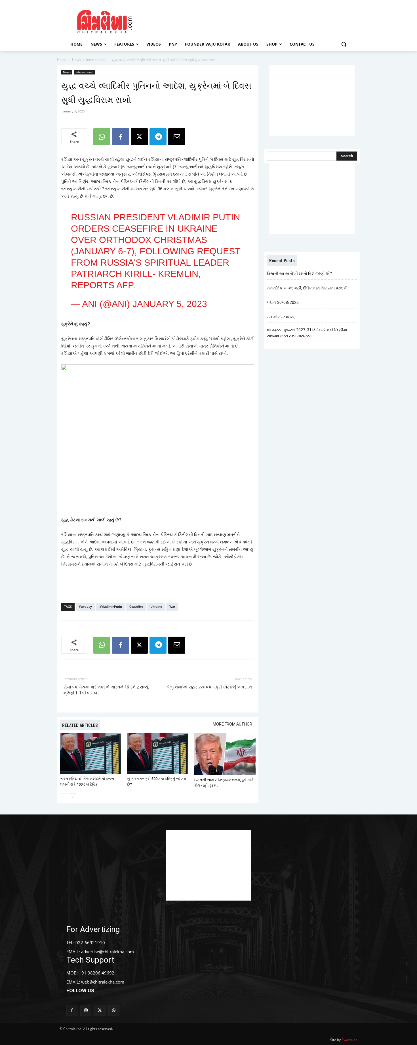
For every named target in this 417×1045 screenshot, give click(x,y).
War (172, 606)
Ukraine (156, 606)
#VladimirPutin (110, 606)
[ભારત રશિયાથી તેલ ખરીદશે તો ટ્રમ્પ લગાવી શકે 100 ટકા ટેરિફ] (90, 753)
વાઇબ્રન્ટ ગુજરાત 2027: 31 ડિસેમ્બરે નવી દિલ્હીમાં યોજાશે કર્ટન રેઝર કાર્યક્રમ (307, 333)
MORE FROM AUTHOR (232, 724)
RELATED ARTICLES (80, 725)
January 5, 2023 (169, 304)
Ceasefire (136, 606)
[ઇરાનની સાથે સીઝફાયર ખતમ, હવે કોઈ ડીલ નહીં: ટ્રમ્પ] (225, 754)
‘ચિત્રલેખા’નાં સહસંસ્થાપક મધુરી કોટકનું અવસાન (208, 687)
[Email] (176, 136)
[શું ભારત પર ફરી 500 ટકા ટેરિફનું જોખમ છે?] (157, 753)
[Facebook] (120, 136)
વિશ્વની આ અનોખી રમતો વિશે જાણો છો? (299, 273)
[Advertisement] (256, 20)
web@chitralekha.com (102, 982)
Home (62, 59)
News (76, 59)
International (96, 59)
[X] (139, 136)
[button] (344, 44)
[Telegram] (158, 136)
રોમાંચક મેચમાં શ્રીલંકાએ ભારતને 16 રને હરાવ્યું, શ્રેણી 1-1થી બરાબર (106, 690)
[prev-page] (63, 796)
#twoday (85, 606)
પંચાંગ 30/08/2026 (283, 302)
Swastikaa (349, 1039)
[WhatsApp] (101, 136)
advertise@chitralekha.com (107, 951)
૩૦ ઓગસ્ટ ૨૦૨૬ (281, 317)
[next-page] (72, 796)
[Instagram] (85, 1010)
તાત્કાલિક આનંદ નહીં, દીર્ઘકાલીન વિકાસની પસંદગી (307, 288)
